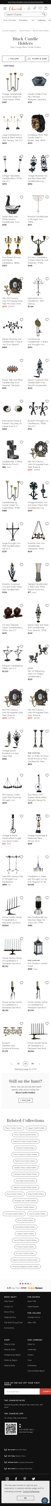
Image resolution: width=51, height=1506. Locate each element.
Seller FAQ (32, 1322)
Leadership (32, 1349)
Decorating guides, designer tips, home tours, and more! (23, 1406)
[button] (5, 8)
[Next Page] (39, 1063)
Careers (31, 1355)
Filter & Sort (39, 59)
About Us (31, 1344)
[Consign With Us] (35, 8)
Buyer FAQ (32, 1301)
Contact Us (8, 1306)
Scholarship (32, 1365)
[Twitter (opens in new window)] (33, 1478)
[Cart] (46, 8)
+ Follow (13, 59)
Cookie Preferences (31, 1491)
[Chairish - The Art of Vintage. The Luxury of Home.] (15, 8)
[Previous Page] (11, 1063)
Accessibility (9, 1328)
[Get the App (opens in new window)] (11, 1428)
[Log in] (24, 8)
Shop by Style (9, 1344)
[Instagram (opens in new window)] (7, 1478)
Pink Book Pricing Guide (13, 1322)
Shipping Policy (10, 1317)
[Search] (44, 14)
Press (30, 1360)
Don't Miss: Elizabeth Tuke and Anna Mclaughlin (25, 2)
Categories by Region (12, 1355)
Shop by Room (9, 1365)
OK (25, 1498)
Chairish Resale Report (36, 1371)
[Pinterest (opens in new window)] (24, 1478)
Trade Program (33, 1306)
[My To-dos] (29, 8)
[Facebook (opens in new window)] (16, 1478)
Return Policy (9, 1312)
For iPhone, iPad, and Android (15, 1418)
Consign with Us (34, 1317)
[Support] (44, 1500)
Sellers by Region (10, 1360)
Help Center (9, 1301)
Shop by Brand (9, 1349)
